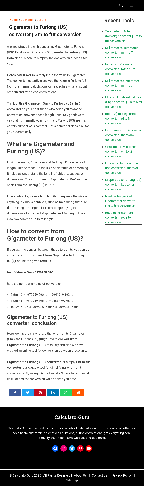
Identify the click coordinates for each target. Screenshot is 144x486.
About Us (80, 475)
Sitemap (72, 480)
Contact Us (99, 475)
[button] (121, 5)
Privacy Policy (122, 475)
